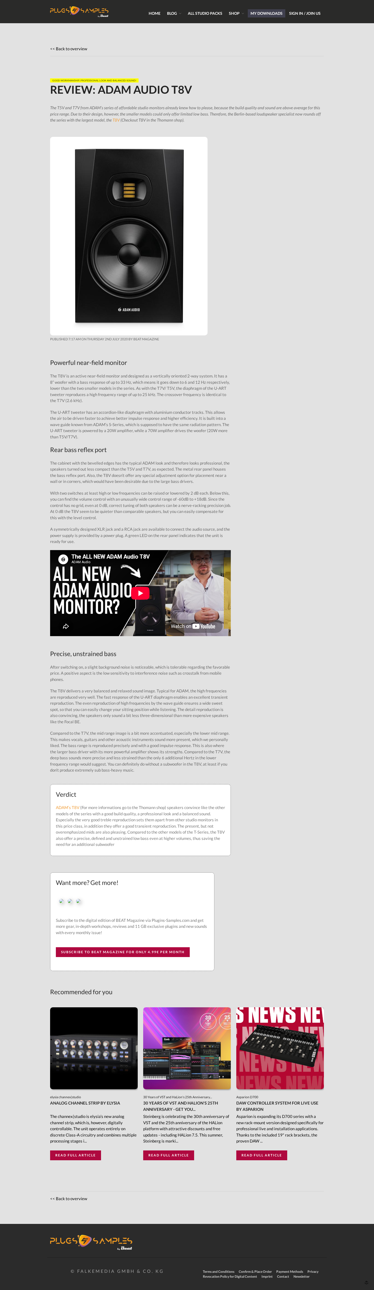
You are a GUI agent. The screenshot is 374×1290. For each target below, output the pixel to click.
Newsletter (302, 1276)
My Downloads (267, 13)
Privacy (312, 1272)
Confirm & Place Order (255, 1272)
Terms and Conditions (218, 1272)
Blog (172, 13)
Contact (283, 1276)
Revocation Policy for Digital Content (230, 1276)
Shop (234, 13)
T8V (116, 119)
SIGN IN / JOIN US (305, 13)
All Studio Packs (205, 13)
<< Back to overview (68, 48)
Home (154, 13)
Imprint (267, 1276)
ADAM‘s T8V (67, 807)
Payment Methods (289, 1272)
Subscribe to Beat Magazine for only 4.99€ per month (123, 952)
